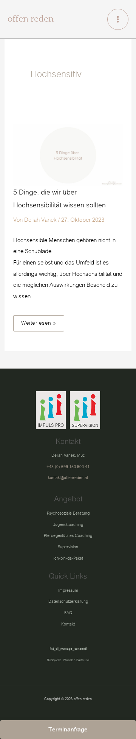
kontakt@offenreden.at (68, 477)
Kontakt (68, 624)
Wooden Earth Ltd (76, 660)
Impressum (68, 590)
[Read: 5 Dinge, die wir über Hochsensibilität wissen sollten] (68, 154)
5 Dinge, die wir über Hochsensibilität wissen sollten (59, 199)
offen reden (31, 19)
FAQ (68, 612)
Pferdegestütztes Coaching (68, 535)
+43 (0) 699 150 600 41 (68, 466)
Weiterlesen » (41, 321)
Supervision (68, 547)
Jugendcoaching (68, 524)
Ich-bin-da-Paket (68, 558)
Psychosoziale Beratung (68, 513)
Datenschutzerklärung (68, 601)
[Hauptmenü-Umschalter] (117, 19)
